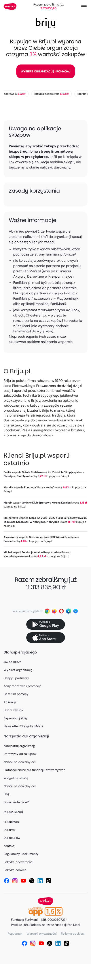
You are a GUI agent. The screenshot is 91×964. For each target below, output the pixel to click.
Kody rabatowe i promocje (22, 686)
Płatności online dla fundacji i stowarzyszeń (34, 770)
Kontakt (9, 846)
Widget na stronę (16, 778)
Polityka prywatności (18, 862)
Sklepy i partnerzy (16, 678)
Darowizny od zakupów (20, 754)
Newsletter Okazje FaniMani (23, 726)
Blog (6, 794)
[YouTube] (23, 881)
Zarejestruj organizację (20, 746)
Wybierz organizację (18, 670)
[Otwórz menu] (83, 6)
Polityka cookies (15, 870)
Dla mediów (12, 838)
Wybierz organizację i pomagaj (45, 71)
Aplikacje (10, 702)
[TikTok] (49, 881)
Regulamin (15, 934)
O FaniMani (11, 822)
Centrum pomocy (16, 694)
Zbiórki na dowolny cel (20, 762)
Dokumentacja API (16, 802)
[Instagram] (15, 881)
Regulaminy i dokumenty (21, 854)
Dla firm (9, 830)
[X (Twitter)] (32, 881)
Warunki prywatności (42, 934)
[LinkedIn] (40, 881)
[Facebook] (7, 881)
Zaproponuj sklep (16, 718)
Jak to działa (12, 662)
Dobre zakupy (13, 710)
